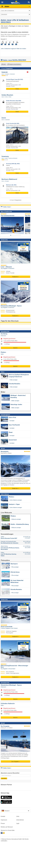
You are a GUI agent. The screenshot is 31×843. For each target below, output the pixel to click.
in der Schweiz (14, 628)
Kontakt (3, 816)
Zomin (4, 118)
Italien (2, 354)
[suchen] (28, 2)
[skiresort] (15, 2)
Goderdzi (5, 72)
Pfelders (3, 352)
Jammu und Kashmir (13, 158)
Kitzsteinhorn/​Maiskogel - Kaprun (11, 685)
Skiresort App (5, 793)
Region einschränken (15, 64)
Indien (6, 158)
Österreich (3, 335)
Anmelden (4, 778)
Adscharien (12, 74)
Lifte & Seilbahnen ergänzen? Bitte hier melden (13, 48)
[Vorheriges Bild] (2, 225)
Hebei (10, 96)
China (6, 96)
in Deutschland (11, 668)
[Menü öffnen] (2, 2)
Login (17, 823)
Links (17, 816)
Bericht (15, 347)
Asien (3, 74)
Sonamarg (5, 156)
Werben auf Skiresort (7, 827)
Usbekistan (7, 119)
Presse (3, 823)
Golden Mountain (7, 95)
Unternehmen (20, 820)
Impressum (4, 820)
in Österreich (11, 268)
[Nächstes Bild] (29, 225)
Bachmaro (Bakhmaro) (9, 179)
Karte (4, 64)
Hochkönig (4, 334)
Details (17, 88)
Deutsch (7, 810)
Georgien (7, 74)
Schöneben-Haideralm (8, 703)
